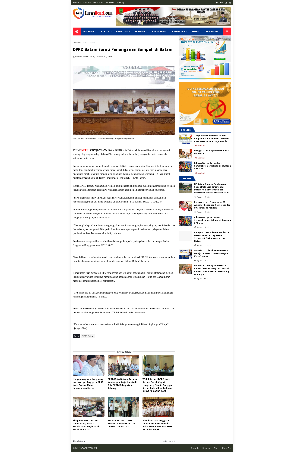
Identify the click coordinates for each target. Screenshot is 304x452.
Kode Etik (110, 2)
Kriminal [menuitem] (140, 31)
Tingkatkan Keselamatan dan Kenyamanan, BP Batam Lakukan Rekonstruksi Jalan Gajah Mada (211, 138)
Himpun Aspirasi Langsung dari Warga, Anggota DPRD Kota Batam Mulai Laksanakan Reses (88, 384)
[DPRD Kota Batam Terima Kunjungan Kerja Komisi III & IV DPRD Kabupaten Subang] (123, 365)
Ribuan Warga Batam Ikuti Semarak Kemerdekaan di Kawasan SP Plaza (212, 165)
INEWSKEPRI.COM (88, 448)
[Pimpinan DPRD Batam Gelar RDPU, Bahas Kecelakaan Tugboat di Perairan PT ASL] (88, 407)
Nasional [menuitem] (89, 31)
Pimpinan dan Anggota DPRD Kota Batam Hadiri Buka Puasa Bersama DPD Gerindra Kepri (157, 425)
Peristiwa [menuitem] (122, 31)
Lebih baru (79, 440)
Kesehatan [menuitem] (178, 31)
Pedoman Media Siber (93, 2)
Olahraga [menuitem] (212, 31)
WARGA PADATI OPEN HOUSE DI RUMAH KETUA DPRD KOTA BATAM (121, 423)
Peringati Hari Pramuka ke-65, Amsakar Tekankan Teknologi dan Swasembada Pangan (212, 205)
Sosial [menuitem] (196, 31)
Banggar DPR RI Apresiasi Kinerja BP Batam (211, 152)
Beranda (77, 2)
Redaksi (206, 448)
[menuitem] (77, 31)
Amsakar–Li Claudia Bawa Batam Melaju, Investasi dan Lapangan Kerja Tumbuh (211, 253)
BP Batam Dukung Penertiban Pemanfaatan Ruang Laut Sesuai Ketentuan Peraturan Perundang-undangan (212, 270)
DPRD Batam (89, 42)
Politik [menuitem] (105, 31)
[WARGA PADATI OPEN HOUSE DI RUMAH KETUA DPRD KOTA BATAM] (123, 407)
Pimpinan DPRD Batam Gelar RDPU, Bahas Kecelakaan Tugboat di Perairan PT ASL (86, 425)
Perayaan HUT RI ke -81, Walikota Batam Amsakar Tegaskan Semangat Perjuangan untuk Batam (211, 236)
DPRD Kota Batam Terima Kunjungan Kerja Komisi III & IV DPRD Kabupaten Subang (122, 384)
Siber (216, 448)
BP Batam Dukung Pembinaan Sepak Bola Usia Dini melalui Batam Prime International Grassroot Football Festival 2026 (211, 188)
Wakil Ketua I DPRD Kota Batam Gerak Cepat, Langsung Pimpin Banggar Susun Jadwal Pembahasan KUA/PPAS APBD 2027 (157, 385)
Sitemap (120, 2)
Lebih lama (168, 440)
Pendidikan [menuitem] (159, 31)
